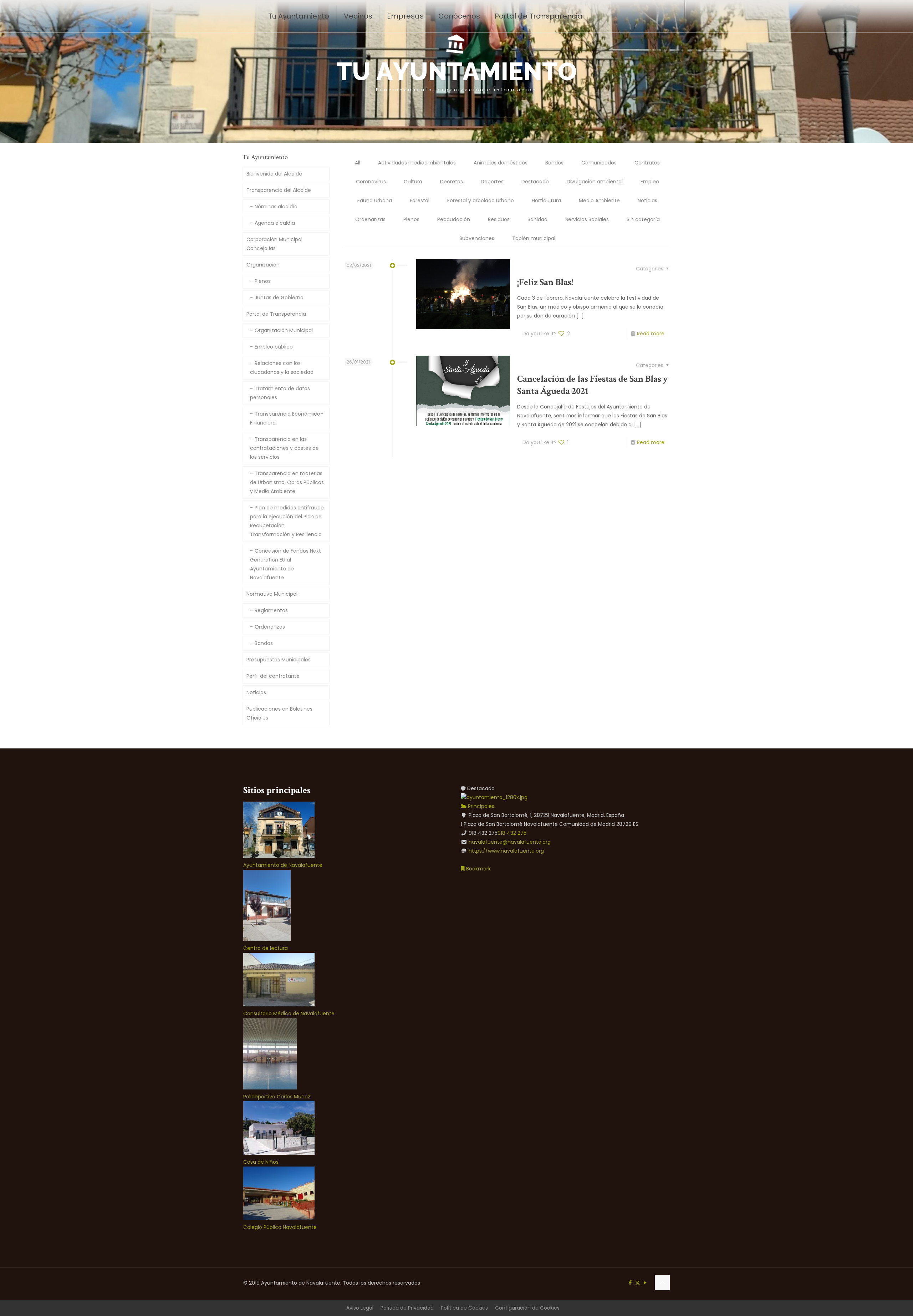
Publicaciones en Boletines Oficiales (279, 713)
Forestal (419, 200)
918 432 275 (512, 833)
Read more (650, 333)
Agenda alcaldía (275, 223)
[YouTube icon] (645, 1282)
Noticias (647, 200)
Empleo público (274, 346)
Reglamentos (271, 610)
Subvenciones (476, 238)
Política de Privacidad (407, 1307)
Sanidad (537, 219)
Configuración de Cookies (527, 1307)
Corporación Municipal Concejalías (274, 244)
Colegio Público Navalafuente (280, 1227)
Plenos (411, 219)
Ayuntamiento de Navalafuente (282, 865)
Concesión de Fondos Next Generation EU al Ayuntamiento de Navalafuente (285, 564)
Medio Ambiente (599, 200)
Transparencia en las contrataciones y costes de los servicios (284, 448)
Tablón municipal (533, 238)
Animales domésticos (500, 162)
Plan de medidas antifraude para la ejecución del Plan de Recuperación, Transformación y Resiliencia (287, 521)
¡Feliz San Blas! (545, 282)
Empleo (650, 181)
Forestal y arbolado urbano (480, 200)
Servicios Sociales (587, 219)
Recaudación (453, 219)
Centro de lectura (265, 948)
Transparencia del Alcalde (278, 190)
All (357, 162)
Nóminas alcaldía (276, 206)
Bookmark (478, 868)
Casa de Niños (261, 1161)
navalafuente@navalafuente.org (510, 841)
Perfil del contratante (273, 676)
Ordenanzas (370, 219)
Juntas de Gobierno (279, 297)
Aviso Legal (359, 1307)
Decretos (451, 181)
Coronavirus (371, 181)
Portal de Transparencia (276, 313)
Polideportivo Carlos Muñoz (276, 1096)
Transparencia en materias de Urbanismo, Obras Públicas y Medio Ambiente (287, 482)
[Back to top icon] (662, 1282)
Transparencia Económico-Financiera (286, 418)
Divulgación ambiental (595, 181)
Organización (263, 264)
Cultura (413, 181)
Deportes (492, 181)
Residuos (499, 219)
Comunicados (599, 162)
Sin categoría (643, 219)
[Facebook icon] (630, 1282)
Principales (480, 806)
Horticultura (546, 200)
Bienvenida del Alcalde (274, 173)
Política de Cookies (464, 1307)
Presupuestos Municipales (278, 659)
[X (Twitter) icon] (637, 1282)
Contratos (647, 162)
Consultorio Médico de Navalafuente (289, 1013)
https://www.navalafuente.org (506, 850)
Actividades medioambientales (417, 162)
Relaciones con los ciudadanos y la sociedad (281, 368)
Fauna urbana (374, 200)
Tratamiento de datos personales (280, 393)
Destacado (535, 181)
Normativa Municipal (271, 594)
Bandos (554, 162)
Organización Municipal (284, 330)
